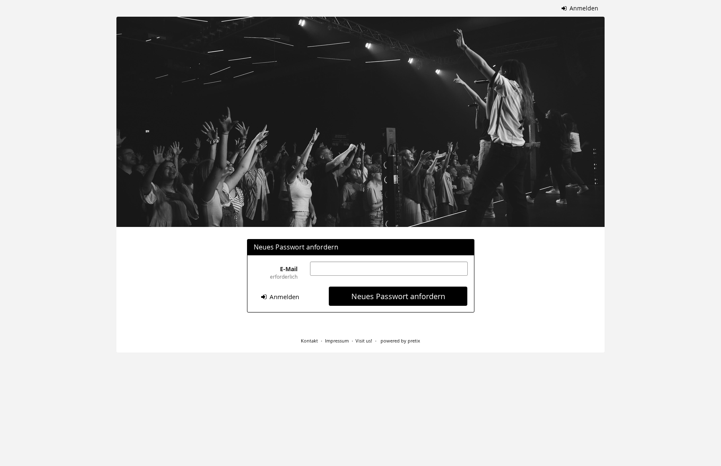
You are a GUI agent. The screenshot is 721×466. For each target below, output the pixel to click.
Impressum (337, 341)
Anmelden (583, 8)
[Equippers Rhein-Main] (360, 122)
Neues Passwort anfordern (398, 296)
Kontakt (309, 341)
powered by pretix (400, 341)
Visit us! (363, 341)
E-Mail (283, 272)
